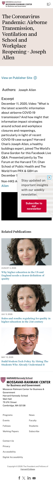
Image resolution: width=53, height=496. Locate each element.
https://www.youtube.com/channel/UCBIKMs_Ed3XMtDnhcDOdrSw (34, 478)
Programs (8, 415)
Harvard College (28, 469)
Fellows (7, 426)
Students (33, 426)
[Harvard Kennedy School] (18, 4)
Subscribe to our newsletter (34, 206)
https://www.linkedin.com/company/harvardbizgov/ (29, 478)
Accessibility (9, 451)
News (32, 415)
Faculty (33, 420)
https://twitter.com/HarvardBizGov (24, 478)
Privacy (6, 446)
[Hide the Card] (49, 177)
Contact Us (8, 441)
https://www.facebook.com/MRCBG (20, 478)
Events (6, 420)
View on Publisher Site (16, 78)
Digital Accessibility (13, 457)
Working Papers (11, 431)
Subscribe (34, 431)
